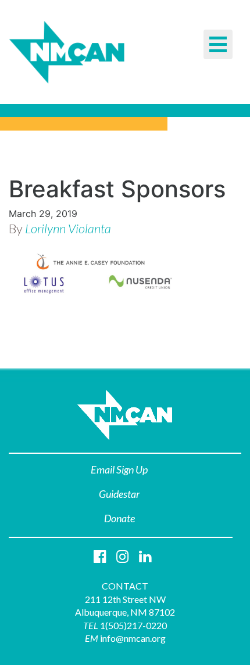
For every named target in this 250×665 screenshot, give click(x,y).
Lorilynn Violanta (68, 228)
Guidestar (119, 494)
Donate (119, 518)
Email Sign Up (119, 469)
